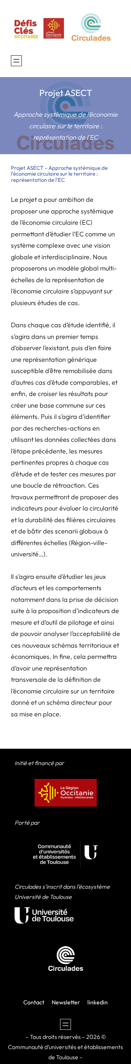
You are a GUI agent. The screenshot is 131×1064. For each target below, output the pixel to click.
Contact (33, 1002)
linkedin (97, 1002)
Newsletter (66, 1002)
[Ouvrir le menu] (16, 60)
